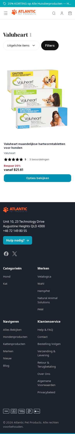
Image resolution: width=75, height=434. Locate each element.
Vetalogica (44, 276)
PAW (40, 309)
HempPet (44, 291)
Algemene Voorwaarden (46, 383)
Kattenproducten (14, 344)
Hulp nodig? (17, 240)
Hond (6, 276)
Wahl (41, 283)
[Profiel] (61, 13)
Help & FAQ (45, 329)
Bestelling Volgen (49, 344)
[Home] (24, 13)
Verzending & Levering (46, 353)
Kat (5, 283)
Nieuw (7, 358)
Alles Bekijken (12, 329)
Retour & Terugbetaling (47, 364)
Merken (8, 351)
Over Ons (44, 374)
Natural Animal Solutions (48, 300)
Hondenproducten (15, 337)
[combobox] (21, 45)
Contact (43, 337)
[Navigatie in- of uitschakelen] (5, 13)
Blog (6, 365)
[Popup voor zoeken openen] (53, 13)
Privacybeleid (46, 392)
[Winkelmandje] (70, 13)
